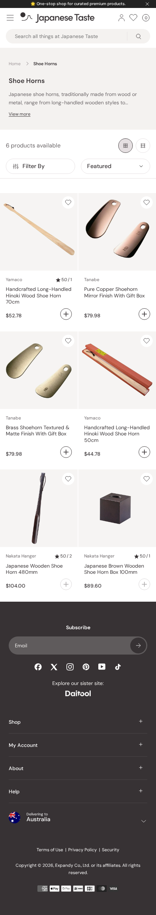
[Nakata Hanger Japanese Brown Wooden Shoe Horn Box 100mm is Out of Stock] (144, 584)
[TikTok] (118, 666)
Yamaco (14, 280)
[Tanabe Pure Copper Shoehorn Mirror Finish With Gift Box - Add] (144, 314)
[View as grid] (125, 145)
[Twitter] (54, 666)
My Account (23, 745)
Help (14, 791)
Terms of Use (50, 850)
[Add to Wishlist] (68, 202)
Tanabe (91, 280)
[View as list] (143, 145)
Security (110, 850)
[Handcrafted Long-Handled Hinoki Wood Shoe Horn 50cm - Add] (144, 452)
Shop (15, 722)
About (16, 768)
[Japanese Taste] (57, 17)
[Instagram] (70, 666)
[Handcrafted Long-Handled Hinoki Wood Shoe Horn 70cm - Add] (66, 314)
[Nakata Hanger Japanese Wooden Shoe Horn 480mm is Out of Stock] (66, 584)
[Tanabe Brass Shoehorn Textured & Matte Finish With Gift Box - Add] (66, 452)
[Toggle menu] (10, 17)
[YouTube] (102, 666)
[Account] (121, 17)
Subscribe (138, 645)
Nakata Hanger (21, 556)
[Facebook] (38, 666)
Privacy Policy (82, 850)
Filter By (33, 166)
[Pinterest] (86, 666)
